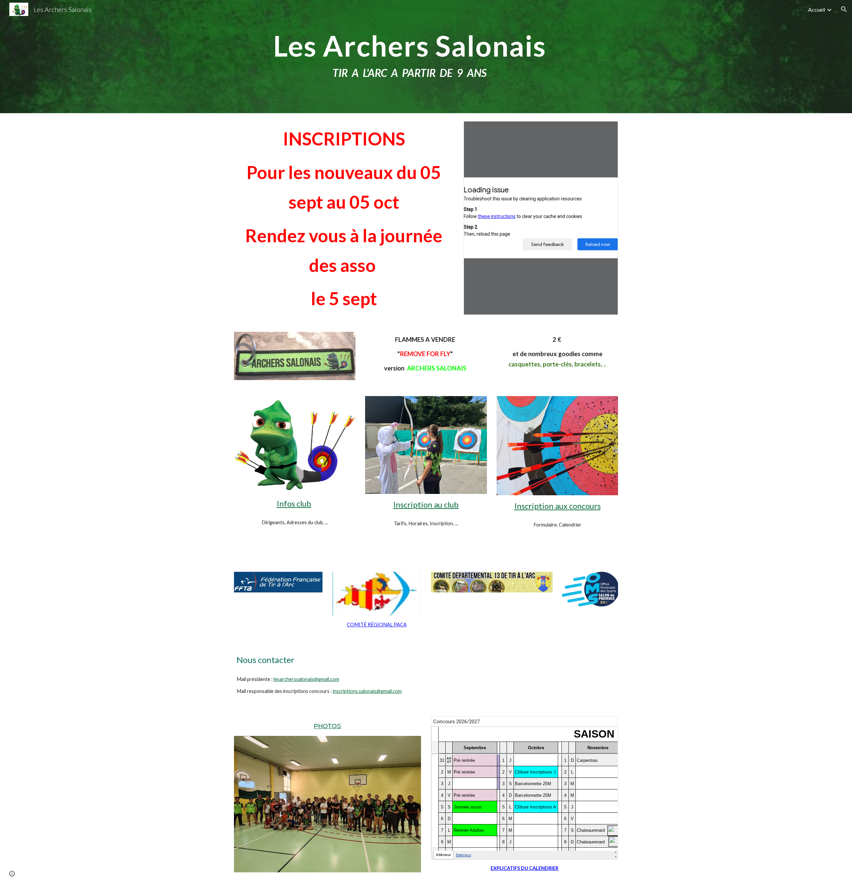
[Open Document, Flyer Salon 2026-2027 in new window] (605, 129)
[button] (844, 9)
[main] (409, 57)
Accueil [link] (816, 9)
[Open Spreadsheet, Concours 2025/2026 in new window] (605, 725)
